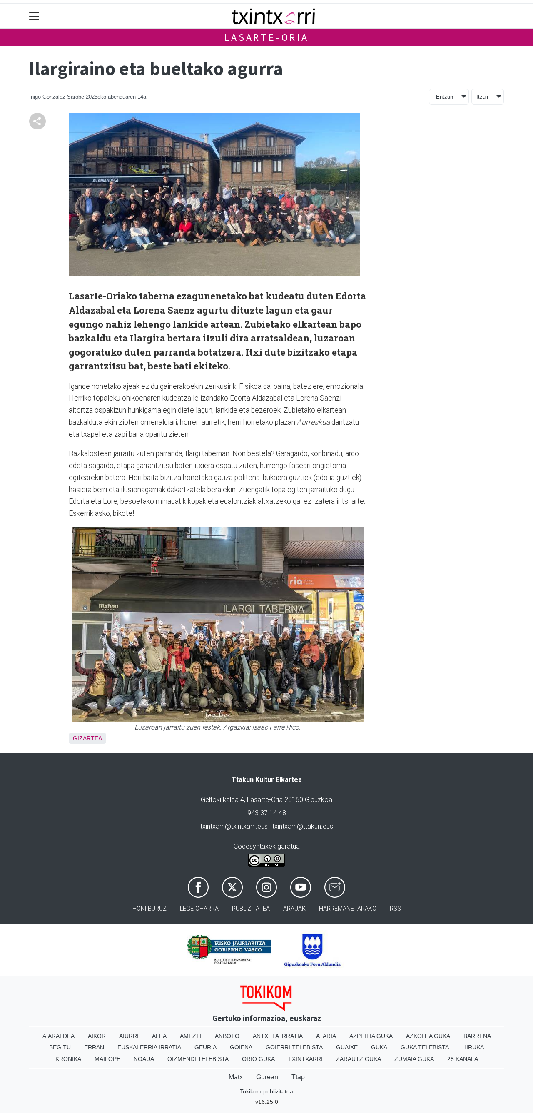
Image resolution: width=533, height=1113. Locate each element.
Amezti (191, 1036)
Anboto (227, 1036)
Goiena (241, 1047)
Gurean (267, 1077)
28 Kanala (462, 1059)
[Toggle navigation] (34, 16)
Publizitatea (251, 908)
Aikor (97, 1036)
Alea (159, 1036)
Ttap (298, 1077)
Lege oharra (199, 908)
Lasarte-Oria (266, 37)
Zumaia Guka (414, 1059)
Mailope (107, 1059)
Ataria (326, 1036)
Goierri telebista (294, 1047)
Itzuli (482, 97)
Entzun (444, 97)
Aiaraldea (58, 1036)
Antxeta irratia (278, 1036)
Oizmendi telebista (198, 1059)
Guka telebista (425, 1047)
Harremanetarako (347, 908)
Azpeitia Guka (371, 1036)
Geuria (205, 1047)
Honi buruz (149, 908)
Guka (379, 1047)
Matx (236, 1077)
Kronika (68, 1059)
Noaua (144, 1059)
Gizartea (87, 738)
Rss (395, 908)
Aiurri (129, 1036)
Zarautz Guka (358, 1059)
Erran (94, 1047)
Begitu (60, 1047)
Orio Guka (258, 1059)
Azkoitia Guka (428, 1036)
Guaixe (347, 1047)
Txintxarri (305, 1059)
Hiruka (473, 1047)
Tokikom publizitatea (266, 1091)
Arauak (294, 908)
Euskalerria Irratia (149, 1047)
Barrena (477, 1036)
